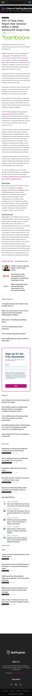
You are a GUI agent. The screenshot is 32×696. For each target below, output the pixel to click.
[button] (3, 2)
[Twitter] (20, 684)
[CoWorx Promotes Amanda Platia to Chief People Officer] (6, 268)
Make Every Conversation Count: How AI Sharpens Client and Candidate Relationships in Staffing (15, 313)
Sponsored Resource (6, 453)
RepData (21, 190)
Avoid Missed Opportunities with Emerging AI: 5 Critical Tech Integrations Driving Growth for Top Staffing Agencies (16, 427)
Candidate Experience (6, 462)
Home (3, 15)
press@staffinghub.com (19, 673)
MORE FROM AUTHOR (21, 261)
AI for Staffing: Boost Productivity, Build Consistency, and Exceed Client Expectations (15, 418)
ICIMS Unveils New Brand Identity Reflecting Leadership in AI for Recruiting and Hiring (15, 578)
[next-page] (5, 295)
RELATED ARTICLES (7, 261)
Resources (5, 444)
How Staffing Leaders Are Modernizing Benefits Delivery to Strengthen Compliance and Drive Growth (14, 409)
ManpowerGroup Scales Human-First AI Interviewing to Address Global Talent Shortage (14, 590)
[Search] (29, 2)
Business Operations (6, 492)
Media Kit (18, 691)
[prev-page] (3, 295)
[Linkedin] (16, 684)
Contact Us (12, 691)
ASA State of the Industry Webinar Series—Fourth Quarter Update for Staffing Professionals (17, 540)
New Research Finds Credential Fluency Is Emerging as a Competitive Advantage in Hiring (15, 566)
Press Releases (9, 15)
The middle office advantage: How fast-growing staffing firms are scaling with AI (18, 513)
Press (4, 33)
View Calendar (6, 545)
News (3, 550)
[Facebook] (11, 684)
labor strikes (12, 112)
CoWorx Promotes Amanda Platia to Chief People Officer (20, 268)
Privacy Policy (26, 691)
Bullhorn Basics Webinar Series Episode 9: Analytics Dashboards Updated (17, 531)
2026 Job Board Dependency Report (14, 334)
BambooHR (6, 56)
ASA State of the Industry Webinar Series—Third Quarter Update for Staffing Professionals (17, 522)
